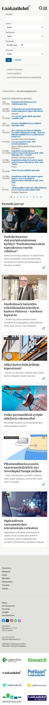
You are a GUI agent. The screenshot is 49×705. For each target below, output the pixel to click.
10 (41, 197)
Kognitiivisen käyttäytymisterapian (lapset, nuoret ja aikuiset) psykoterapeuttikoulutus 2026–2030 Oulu (27, 179)
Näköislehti (6, 578)
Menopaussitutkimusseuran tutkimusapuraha (23, 103)
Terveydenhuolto (11, 210)
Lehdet (4, 575)
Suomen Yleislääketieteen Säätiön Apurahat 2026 (26, 124)
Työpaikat (5, 585)
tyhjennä (17, 60)
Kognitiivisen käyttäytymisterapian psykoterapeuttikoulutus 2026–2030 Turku (27, 162)
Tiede (7, 495)
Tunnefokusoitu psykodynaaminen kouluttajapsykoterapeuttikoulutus (27, 110)
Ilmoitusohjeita (14, 74)
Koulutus (5, 588)
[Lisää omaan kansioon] (43, 210)
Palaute (4, 603)
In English (5, 612)
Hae (8, 60)
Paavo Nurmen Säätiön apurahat (25, 170)
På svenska (6, 609)
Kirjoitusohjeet (7, 582)
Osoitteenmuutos (8, 606)
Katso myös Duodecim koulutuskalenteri (24, 78)
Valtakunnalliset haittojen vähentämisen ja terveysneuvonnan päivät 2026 (29, 189)
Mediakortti (6, 571)
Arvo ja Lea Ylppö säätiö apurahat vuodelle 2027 (26, 117)
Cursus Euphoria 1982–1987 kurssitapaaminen (23, 143)
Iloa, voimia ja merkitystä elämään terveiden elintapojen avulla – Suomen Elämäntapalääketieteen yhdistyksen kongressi (28, 133)
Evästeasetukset (8, 615)
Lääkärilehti (8, 91)
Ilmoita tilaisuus (14, 70)
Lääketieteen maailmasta (14, 389)
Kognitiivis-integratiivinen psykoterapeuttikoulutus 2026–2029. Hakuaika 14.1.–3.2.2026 (27, 153)
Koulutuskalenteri (27, 91)
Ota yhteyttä (6, 568)
